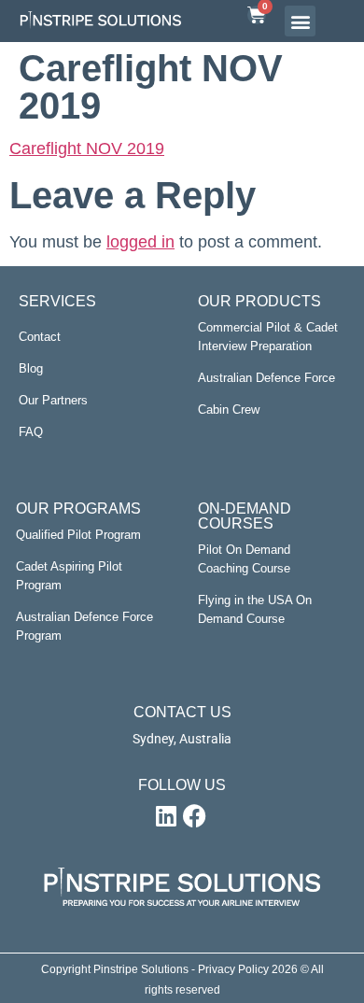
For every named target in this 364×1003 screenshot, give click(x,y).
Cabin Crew (228, 410)
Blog (31, 368)
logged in (140, 242)
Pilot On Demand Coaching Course (244, 559)
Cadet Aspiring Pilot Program (69, 575)
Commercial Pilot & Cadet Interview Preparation (268, 336)
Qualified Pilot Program (78, 535)
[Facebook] (194, 816)
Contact (40, 337)
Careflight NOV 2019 (86, 148)
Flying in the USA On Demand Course (255, 609)
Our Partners (53, 400)
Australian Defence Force (266, 378)
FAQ (31, 432)
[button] (300, 21)
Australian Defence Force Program (84, 626)
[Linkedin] (166, 816)
